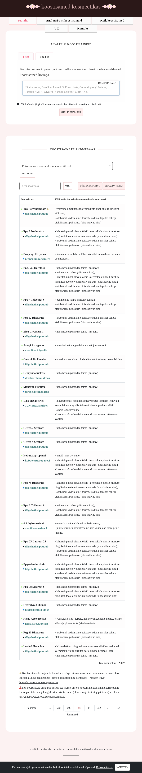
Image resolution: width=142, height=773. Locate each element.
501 (89, 707)
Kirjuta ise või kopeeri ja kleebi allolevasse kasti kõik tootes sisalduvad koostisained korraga (70, 72)
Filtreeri (27, 173)
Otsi (67, 186)
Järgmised (72, 714)
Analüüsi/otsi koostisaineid (64, 20)
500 (79, 707)
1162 (117, 707)
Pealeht (23, 20)
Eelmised (31, 707)
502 (99, 707)
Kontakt (82, 28)
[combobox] (66, 166)
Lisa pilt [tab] (44, 56)
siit (99, 104)
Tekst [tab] (26, 56)
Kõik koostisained (112, 20)
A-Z (56, 28)
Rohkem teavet (104, 767)
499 (69, 707)
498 (59, 707)
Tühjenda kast (107, 83)
